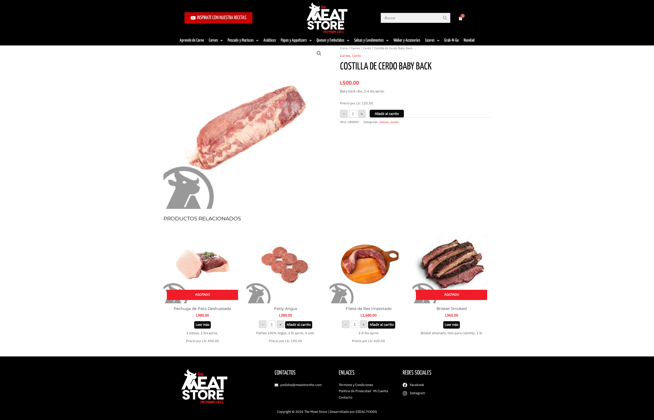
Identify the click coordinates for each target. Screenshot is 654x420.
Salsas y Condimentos (369, 40)
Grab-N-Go (451, 40)
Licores (430, 40)
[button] (319, 53)
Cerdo (367, 48)
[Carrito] (460, 18)
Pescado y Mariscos (241, 40)
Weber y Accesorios (406, 40)
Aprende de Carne (192, 40)
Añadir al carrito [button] (299, 324)
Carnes (213, 40)
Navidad (469, 40)
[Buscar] (445, 18)
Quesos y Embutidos (330, 40)
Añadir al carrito (387, 114)
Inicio (344, 48)
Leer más (202, 324)
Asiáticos (269, 40)
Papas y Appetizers (294, 40)
